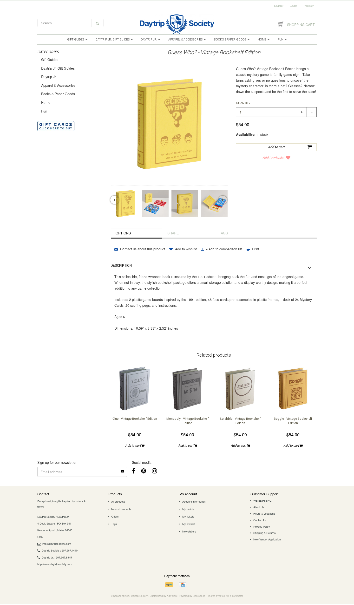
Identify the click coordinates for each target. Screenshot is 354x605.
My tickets (188, 516)
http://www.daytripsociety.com (54, 564)
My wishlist (188, 524)
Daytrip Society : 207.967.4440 (60, 550)
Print (255, 248)
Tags (223, 233)
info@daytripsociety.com (56, 543)
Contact (278, 5)
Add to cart (133, 445)
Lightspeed (199, 596)
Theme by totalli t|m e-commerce (225, 596)
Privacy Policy (261, 526)
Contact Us (260, 520)
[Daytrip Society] (177, 24)
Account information (193, 501)
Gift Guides (76, 39)
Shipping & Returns (264, 533)
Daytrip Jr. (149, 39)
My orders (188, 509)
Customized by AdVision (163, 596)
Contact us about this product (142, 248)
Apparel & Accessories (185, 39)
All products (118, 501)
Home (262, 39)
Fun (281, 39)
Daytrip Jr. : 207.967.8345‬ (57, 557)
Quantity (243, 103)
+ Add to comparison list (224, 248)
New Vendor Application (267, 539)
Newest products (121, 509)
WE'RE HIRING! (262, 500)
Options (123, 233)
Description (121, 265)
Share (173, 233)
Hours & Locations (264, 513)
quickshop (135, 402)
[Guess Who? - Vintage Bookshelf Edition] (125, 203)
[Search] (97, 23)
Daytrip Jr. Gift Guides (113, 39)
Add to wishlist (273, 158)
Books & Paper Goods (230, 39)
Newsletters (189, 531)
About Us (258, 507)
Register (309, 5)
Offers (115, 516)
